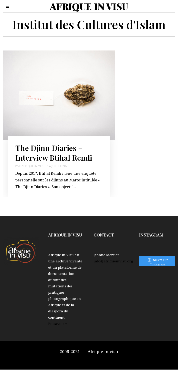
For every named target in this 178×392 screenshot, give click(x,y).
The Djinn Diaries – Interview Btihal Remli (53, 152)
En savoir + (57, 323)
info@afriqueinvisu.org (113, 261)
